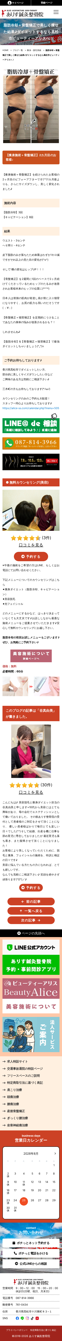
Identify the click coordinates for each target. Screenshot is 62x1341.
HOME (5, 50)
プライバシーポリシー (17, 1330)
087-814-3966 (25, 1298)
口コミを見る (31, 545)
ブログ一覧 (18, 50)
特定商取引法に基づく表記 (43, 1330)
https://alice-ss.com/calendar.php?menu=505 (30, 408)
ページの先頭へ (33, 933)
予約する (33, 557)
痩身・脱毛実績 (34, 50)
